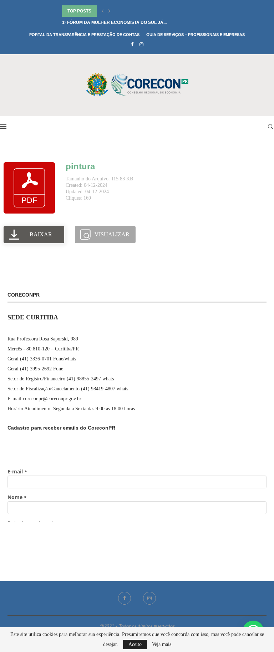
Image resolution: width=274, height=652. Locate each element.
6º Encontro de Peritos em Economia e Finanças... (121, 11)
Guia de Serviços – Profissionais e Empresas (195, 34)
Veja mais (161, 644)
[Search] (270, 126)
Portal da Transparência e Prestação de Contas (84, 34)
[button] (102, 11)
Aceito (135, 644)
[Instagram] (141, 44)
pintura (80, 166)
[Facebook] (132, 44)
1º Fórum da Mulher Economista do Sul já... (114, 22)
